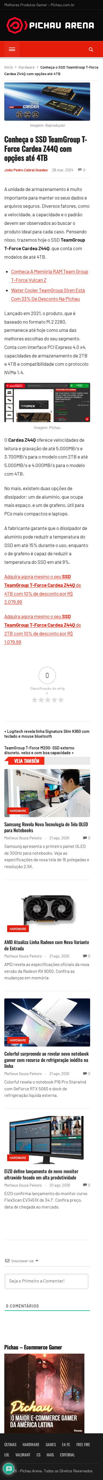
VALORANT (22, 1455)
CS (38, 1455)
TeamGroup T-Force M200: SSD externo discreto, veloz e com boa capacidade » (39, 750)
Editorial (67, 1455)
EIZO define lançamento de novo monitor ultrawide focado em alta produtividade (41, 1174)
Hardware (27, 67)
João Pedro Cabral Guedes (25, 170)
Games (51, 1444)
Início (8, 67)
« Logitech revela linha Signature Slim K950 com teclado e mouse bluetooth (47, 734)
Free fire (83, 1444)
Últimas (10, 1444)
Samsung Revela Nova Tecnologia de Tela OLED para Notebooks (46, 827)
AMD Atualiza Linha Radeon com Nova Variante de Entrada (46, 945)
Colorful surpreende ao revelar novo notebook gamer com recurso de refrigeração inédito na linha (46, 1060)
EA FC (66, 1444)
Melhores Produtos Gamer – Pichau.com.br (39, 4)
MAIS (50, 1455)
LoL (6, 1455)
